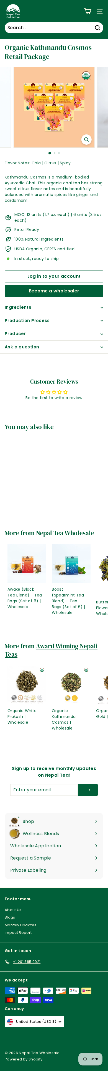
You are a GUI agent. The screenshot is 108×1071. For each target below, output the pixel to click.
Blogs (10, 917)
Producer (15, 333)
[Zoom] (86, 139)
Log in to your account (54, 276)
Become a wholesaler (54, 291)
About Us (13, 909)
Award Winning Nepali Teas (51, 650)
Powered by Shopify (23, 1059)
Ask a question (22, 347)
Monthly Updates (20, 925)
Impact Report (18, 932)
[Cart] (87, 11)
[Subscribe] (88, 790)
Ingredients (18, 307)
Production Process (27, 320)
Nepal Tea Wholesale (65, 533)
